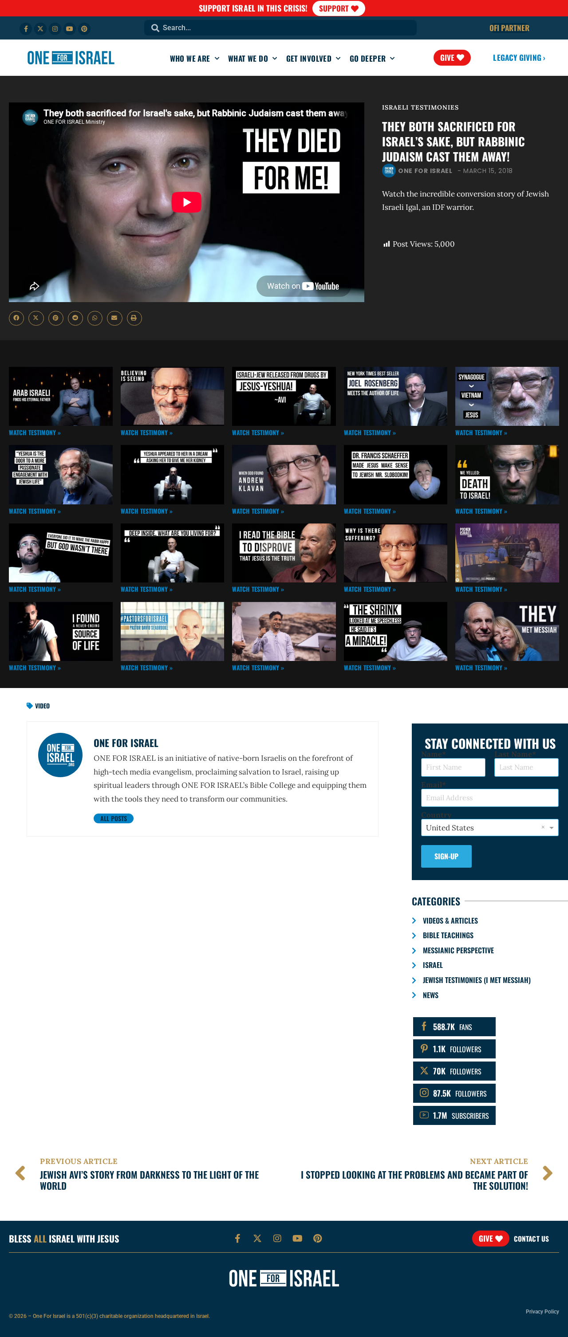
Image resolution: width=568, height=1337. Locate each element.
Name (431, 754)
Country (436, 815)
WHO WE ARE (190, 58)
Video (42, 705)
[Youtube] (69, 29)
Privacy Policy (542, 1312)
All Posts (113, 818)
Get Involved (309, 58)
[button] (16, 318)
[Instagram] (55, 29)
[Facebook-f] (26, 29)
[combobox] (280, 27)
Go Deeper (368, 58)
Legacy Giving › (519, 57)
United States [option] (450, 828)
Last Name (513, 754)
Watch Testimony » (35, 432)
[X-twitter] (40, 29)
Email (431, 785)
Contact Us (531, 1238)
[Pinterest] (84, 29)
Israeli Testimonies (420, 107)
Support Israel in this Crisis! (253, 8)
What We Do (248, 58)
